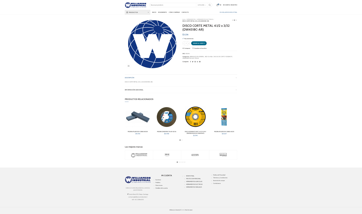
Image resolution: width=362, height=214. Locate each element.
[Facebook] (190, 61)
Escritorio (158, 180)
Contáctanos (217, 183)
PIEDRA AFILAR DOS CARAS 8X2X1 (138, 131)
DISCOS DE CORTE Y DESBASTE (223, 56)
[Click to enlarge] (128, 66)
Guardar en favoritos (200, 48)
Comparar (187, 48)
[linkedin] (197, 61)
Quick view (149, 115)
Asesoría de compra (219, 180)
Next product (236, 20)
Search (209, 5)
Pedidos (158, 182)
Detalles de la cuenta (162, 188)
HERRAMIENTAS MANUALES (194, 187)
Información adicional (134, 90)
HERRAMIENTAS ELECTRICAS (205, 19)
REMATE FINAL (190, 176)
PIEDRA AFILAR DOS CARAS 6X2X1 (224, 131)
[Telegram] (200, 61)
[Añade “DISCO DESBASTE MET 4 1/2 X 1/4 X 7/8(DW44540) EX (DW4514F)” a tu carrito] (207, 111)
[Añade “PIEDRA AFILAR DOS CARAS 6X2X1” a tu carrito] (235, 111)
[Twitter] (192, 61)
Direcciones (159, 185)
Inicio (183, 19)
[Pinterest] (195, 61)
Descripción (129, 78)
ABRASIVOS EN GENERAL (197, 56)
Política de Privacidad (219, 175)
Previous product (232, 20)
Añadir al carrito (199, 43)
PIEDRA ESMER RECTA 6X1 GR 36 (166, 131)
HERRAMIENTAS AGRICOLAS (194, 181)
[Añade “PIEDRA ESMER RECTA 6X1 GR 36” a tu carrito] (178, 111)
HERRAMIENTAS (191, 19)
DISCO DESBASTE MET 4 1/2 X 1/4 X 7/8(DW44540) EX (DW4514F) (195, 132)
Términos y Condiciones (220, 178)
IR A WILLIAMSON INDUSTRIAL (228, 12)
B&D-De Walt (209, 56)
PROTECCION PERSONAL (193, 178)
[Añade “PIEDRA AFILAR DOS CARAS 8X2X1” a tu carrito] (149, 111)
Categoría (201, 5)
